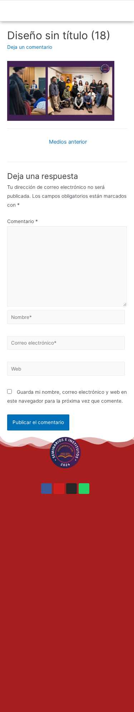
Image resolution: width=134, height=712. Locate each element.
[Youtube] (59, 488)
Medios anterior (68, 142)
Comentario (22, 221)
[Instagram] (71, 488)
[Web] (66, 370)
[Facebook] (46, 488)
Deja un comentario (29, 47)
